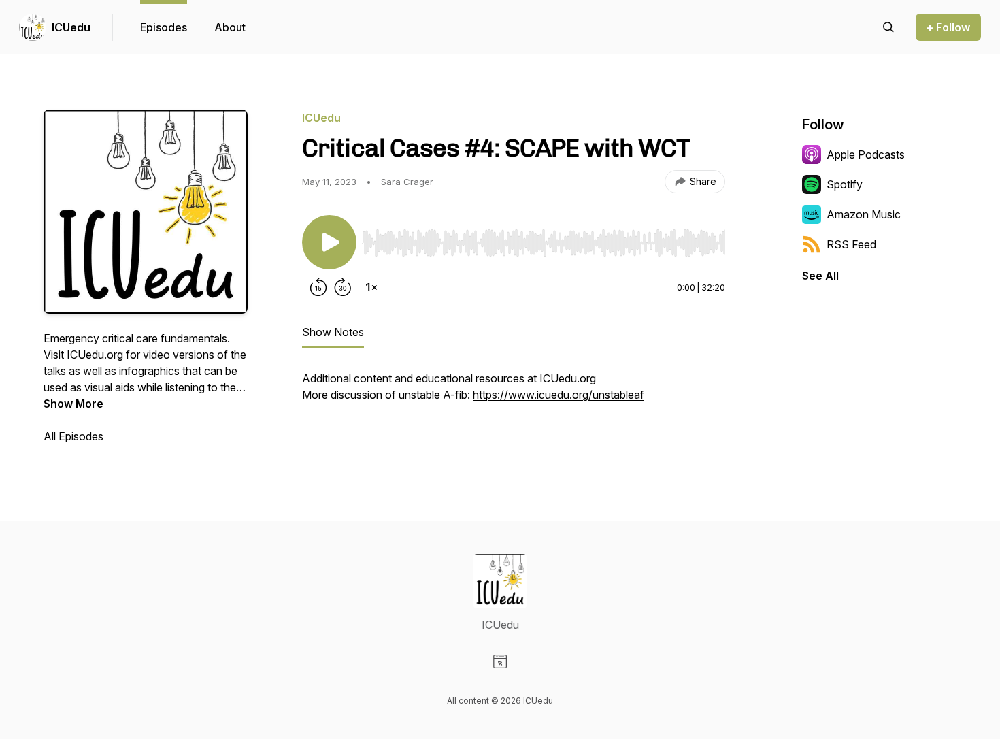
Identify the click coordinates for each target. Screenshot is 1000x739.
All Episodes (73, 436)
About (230, 27)
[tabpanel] (513, 393)
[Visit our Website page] (500, 661)
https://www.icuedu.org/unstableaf (558, 394)
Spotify (845, 184)
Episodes (163, 27)
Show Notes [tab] (333, 332)
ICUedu (71, 27)
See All (820, 275)
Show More (73, 403)
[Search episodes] (888, 27)
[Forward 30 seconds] (342, 287)
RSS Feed (851, 244)
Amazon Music (864, 214)
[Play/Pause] (329, 242)
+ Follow (948, 27)
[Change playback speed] (371, 287)
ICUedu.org (567, 378)
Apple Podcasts (866, 154)
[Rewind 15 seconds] (318, 287)
